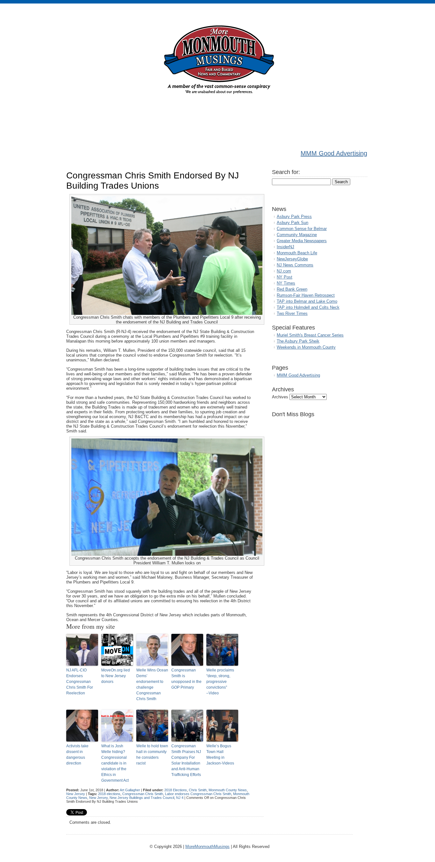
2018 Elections (175, 790)
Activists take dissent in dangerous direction (77, 754)
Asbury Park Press (294, 216)
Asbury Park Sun (292, 222)
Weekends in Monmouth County (306, 347)
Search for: (286, 172)
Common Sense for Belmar (302, 228)
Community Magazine (297, 234)
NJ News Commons (295, 265)
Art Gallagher (130, 790)
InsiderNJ (285, 246)
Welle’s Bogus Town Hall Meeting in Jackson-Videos (220, 754)
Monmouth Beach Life (297, 252)
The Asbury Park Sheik (298, 341)
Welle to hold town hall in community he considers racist (152, 754)
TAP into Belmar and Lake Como (307, 301)
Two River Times (292, 313)
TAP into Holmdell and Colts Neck (308, 307)
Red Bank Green (292, 289)
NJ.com (284, 271)
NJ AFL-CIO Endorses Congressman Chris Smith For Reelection (79, 681)
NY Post (284, 277)
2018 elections (109, 794)
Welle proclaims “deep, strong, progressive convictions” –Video (220, 681)
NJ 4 (179, 798)
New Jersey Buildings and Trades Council (142, 798)
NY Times (286, 283)
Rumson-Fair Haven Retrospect (306, 295)
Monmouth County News (228, 790)
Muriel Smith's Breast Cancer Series (310, 335)
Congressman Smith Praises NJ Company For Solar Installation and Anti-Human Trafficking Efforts (186, 760)
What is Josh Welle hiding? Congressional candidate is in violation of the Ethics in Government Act (115, 763)
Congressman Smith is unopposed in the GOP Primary (186, 679)
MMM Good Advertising (334, 153)
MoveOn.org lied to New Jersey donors (115, 676)
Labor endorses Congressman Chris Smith (198, 794)
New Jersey (75, 794)
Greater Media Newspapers (302, 240)
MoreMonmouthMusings (207, 846)
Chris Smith (198, 790)
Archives (280, 397)
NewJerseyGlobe (292, 259)
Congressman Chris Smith (142, 794)
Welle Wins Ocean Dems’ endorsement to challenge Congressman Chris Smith (152, 684)
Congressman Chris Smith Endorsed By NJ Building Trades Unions (152, 180)
